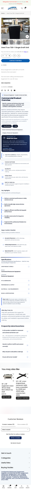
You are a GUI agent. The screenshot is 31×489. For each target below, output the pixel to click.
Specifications (7, 126)
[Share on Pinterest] (8, 90)
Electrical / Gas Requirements (9, 289)
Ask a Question (5, 83)
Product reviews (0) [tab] (8, 424)
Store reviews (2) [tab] (22, 424)
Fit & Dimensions (6, 280)
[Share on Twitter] (5, 90)
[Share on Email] (14, 90)
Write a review (15, 438)
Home (3, 13)
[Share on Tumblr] (11, 90)
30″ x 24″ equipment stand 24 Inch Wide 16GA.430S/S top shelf (22, 389)
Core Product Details (7, 266)
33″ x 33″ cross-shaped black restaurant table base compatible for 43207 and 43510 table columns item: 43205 (7, 388)
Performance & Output (7, 284)
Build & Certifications (7, 293)
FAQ (16, 126)
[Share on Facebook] (2, 90)
